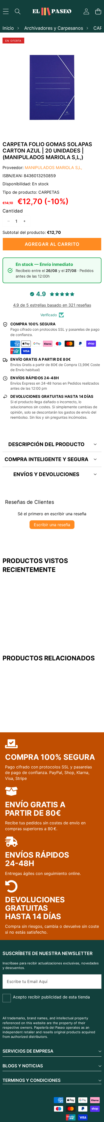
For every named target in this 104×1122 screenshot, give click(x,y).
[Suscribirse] (92, 981)
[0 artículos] (98, 11)
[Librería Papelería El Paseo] (52, 11)
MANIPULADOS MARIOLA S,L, (53, 167)
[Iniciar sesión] (86, 11)
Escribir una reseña (52, 524)
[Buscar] (17, 11)
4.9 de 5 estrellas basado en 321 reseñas (52, 305)
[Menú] (5, 11)
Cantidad (13, 211)
